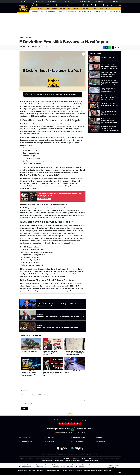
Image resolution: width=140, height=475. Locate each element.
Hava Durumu (50, 437)
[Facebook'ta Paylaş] (104, 47)
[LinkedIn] (68, 423)
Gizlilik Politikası (26, 465)
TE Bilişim (117, 465)
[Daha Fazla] (113, 47)
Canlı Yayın (61, 5)
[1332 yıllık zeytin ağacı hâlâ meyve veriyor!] (31, 344)
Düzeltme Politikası (68, 466)
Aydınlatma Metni (26, 466)
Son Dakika (35, 11)
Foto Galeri (41, 5)
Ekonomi (62, 8)
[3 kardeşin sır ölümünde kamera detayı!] (74, 363)
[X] (62, 423)
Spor (68, 8)
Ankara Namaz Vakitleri (79, 437)
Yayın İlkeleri (55, 466)
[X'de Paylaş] (106, 47)
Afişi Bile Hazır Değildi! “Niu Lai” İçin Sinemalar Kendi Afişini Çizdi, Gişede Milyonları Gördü (74, 353)
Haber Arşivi (102, 441)
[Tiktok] (77, 423)
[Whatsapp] (80, 423)
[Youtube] (74, 423)
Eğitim (101, 8)
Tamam (119, 472)
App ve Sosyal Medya (41, 466)
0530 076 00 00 (84, 429)
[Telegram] (71, 423)
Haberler (21, 37)
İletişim (45, 465)
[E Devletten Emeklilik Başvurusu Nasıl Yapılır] (53, 71)
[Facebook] (59, 423)
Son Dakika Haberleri (77, 441)
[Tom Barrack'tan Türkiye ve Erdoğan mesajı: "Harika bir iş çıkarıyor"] (53, 344)
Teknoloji (94, 8)
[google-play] (77, 448)
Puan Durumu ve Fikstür (27, 441)
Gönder (24, 408)
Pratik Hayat (85, 8)
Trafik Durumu (50, 441)
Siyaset (54, 8)
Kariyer (100, 437)
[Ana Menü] (119, 5)
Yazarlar (71, 5)
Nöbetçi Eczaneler (26, 437)
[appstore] (62, 448)
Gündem (40, 8)
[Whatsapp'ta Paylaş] (109, 47)
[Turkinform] (23, 8)
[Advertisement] (104, 145)
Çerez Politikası (72, 465)
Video (51, 5)
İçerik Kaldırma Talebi (58, 465)
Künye (37, 465)
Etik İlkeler (81, 466)
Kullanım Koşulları (86, 465)
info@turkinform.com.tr (64, 432)
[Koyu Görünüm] (111, 5)
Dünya (47, 8)
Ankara (108, 8)
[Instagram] (65, 423)
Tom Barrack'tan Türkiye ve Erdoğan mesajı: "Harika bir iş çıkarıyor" (52, 353)
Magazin (75, 8)
